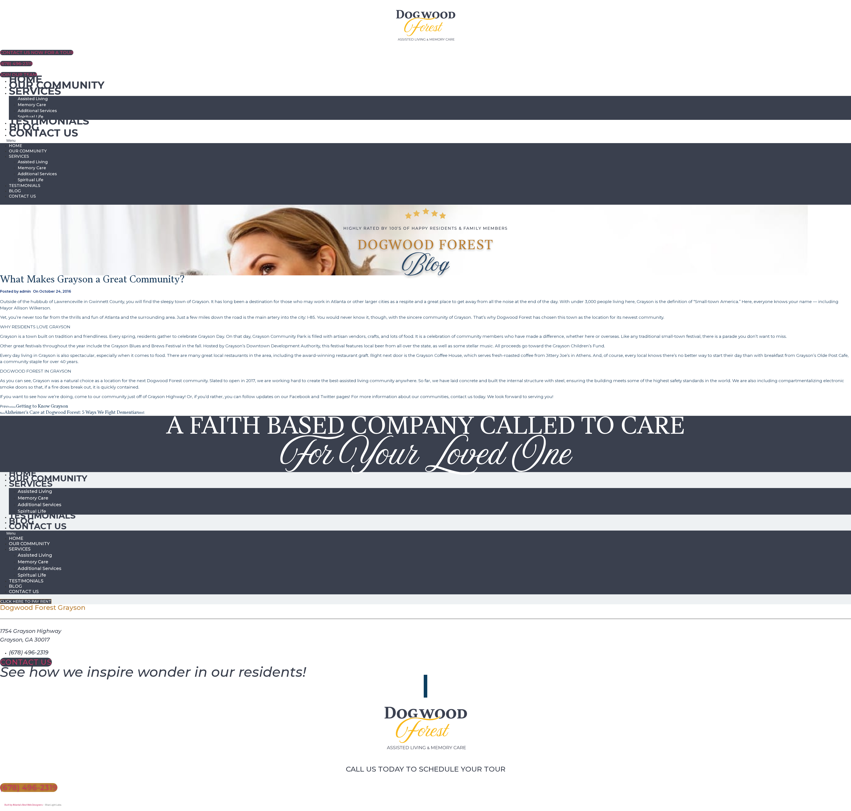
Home (15, 145)
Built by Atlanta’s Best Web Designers (23, 805)
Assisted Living (33, 98)
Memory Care (32, 104)
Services (35, 91)
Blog (15, 191)
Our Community (28, 151)
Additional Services (37, 110)
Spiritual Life (30, 179)
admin (25, 291)
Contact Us (43, 132)
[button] (425, 140)
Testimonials (49, 121)
